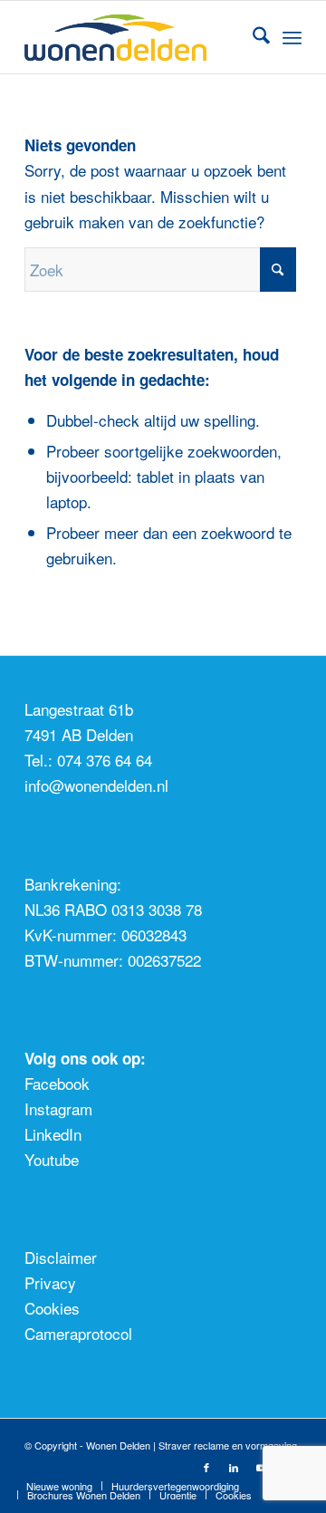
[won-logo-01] (135, 37)
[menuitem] (252, 37)
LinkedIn (53, 1134)
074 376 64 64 (104, 759)
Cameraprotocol (78, 1333)
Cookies (52, 1307)
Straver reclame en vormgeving (227, 1445)
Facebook (57, 1083)
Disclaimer (60, 1257)
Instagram (58, 1108)
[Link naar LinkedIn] (233, 1466)
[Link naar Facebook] (206, 1466)
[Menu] (292, 37)
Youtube (51, 1159)
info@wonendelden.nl (96, 785)
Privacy (50, 1282)
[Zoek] (252, 37)
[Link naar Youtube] (260, 1466)
